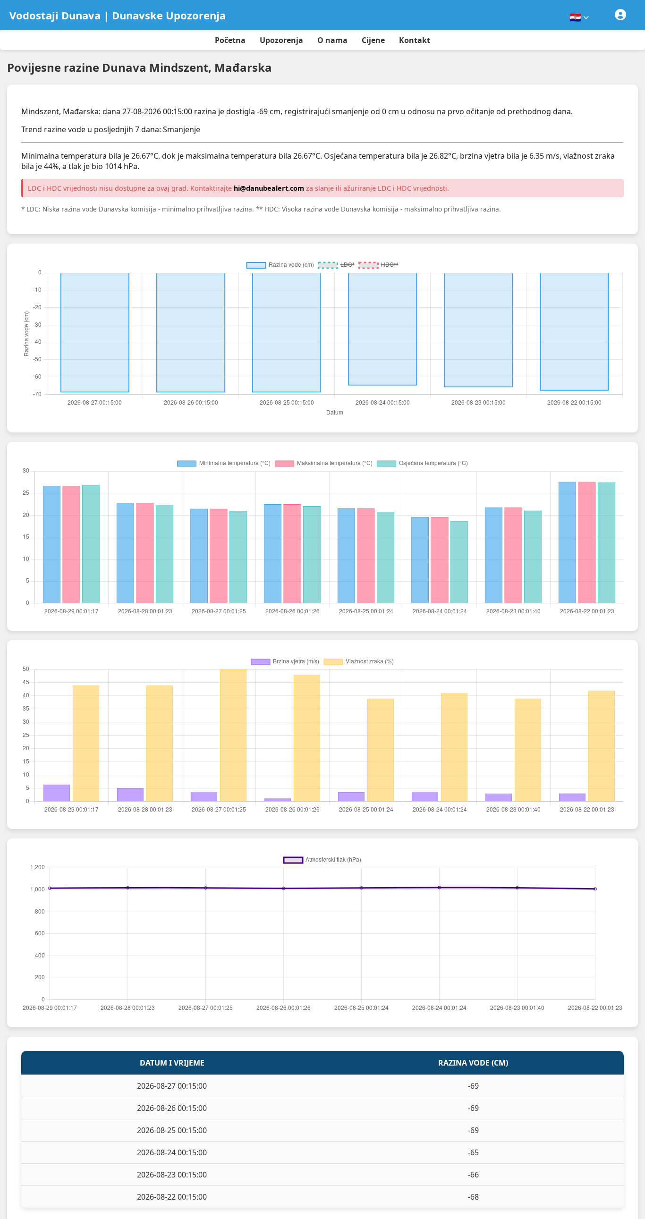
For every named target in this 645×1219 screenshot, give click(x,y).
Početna (230, 40)
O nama (332, 40)
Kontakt (414, 40)
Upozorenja (281, 40)
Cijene (373, 40)
